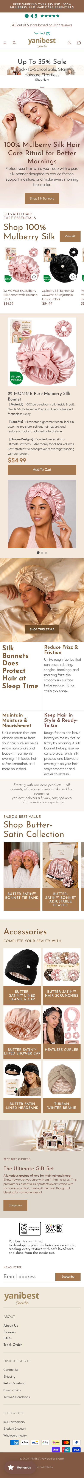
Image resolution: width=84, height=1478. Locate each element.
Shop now (15, 1205)
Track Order (12, 1345)
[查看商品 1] (38, 552)
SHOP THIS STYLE (42, 629)
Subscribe (68, 1276)
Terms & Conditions (16, 1397)
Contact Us (10, 1370)
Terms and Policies (42, 1467)
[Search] (14, 42)
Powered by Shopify (53, 1458)
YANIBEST (34, 1458)
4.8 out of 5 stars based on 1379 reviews (42, 25)
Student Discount (14, 1428)
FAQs (7, 1338)
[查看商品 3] (46, 553)
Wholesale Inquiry (15, 1435)
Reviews (9, 1332)
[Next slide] (76, 876)
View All (70, 236)
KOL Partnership (14, 1422)
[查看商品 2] (42, 553)
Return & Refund (14, 1383)
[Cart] (79, 42)
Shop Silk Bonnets (42, 198)
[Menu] (5, 43)
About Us (10, 1326)
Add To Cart (42, 469)
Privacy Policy (12, 1390)
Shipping (9, 1376)
